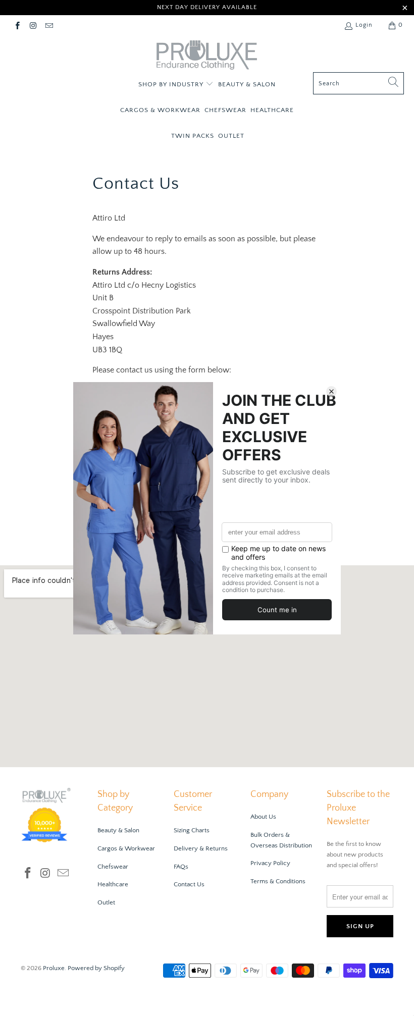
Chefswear (112, 866)
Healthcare (112, 884)
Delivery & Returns (201, 848)
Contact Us (189, 884)
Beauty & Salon (118, 830)
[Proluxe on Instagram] (32, 25)
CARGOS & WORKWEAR (160, 110)
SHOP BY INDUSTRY (171, 84)
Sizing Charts (192, 830)
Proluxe (54, 968)
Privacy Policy (270, 863)
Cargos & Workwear (126, 848)
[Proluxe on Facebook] (17, 25)
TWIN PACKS (192, 135)
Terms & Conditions (277, 881)
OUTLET (231, 135)
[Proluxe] (207, 56)
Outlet (106, 902)
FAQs (181, 866)
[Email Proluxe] (48, 25)
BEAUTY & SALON (247, 84)
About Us (263, 816)
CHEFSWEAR (225, 110)
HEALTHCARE (272, 110)
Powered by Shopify (96, 968)
